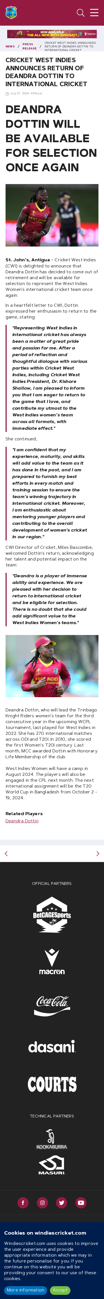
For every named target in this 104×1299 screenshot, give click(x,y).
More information (25, 1290)
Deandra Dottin (22, 821)
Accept (60, 1290)
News (10, 46)
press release (29, 46)
